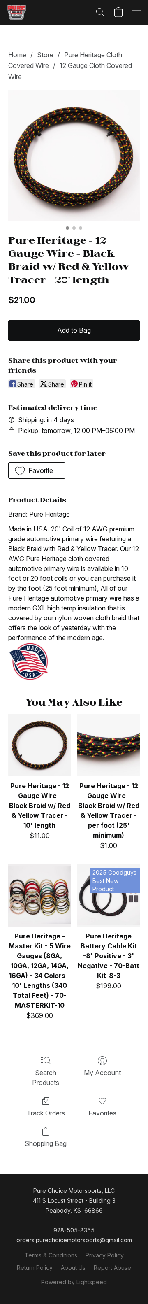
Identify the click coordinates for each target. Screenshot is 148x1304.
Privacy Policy (105, 1255)
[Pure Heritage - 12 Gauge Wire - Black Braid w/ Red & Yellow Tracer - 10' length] (39, 745)
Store (45, 55)
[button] (17, 12)
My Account (102, 1073)
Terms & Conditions (51, 1255)
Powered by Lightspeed (74, 1281)
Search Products (45, 1078)
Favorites (102, 1113)
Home (17, 55)
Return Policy (35, 1267)
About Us (73, 1267)
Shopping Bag (46, 1143)
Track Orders (46, 1113)
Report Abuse (112, 1267)
